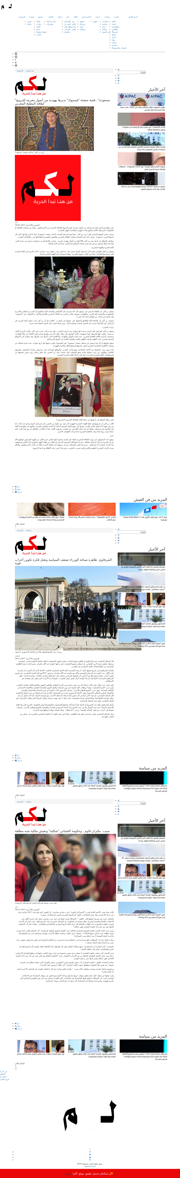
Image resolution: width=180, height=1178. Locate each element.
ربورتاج (82, 24)
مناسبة (104, 24)
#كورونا (115, 32)
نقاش (74, 24)
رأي (67, 16)
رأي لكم (67, 21)
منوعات (107, 16)
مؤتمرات (49, 24)
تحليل (29, 24)
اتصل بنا (3, 1076)
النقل (38, 26)
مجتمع (40, 16)
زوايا (113, 39)
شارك (18, 489)
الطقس (115, 29)
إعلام (114, 21)
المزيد (116, 16)
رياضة (60, 16)
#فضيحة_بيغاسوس (119, 47)
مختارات (105, 21)
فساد (114, 24)
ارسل (19, 491)
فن (73, 21)
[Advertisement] (64, 467)
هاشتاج (67, 32)
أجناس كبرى (86, 16)
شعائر (104, 29)
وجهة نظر (68, 26)
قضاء (38, 21)
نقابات (38, 34)
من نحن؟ (3, 1071)
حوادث (39, 24)
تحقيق (82, 21)
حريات (97, 16)
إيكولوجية (115, 26)
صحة (38, 29)
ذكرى (114, 37)
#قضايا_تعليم (41, 32)
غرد (18, 486)
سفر (104, 26)
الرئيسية (22, 16)
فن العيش (106, 32)
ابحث (143, 72)
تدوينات (67, 29)
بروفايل (83, 29)
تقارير (29, 21)
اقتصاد (50, 16)
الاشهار (2, 1073)
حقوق (95, 21)
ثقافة (76, 16)
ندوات (74, 26)
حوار (81, 26)
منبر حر (67, 24)
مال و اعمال (51, 21)
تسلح (114, 34)
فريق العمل (133, 16)
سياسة (31, 16)
